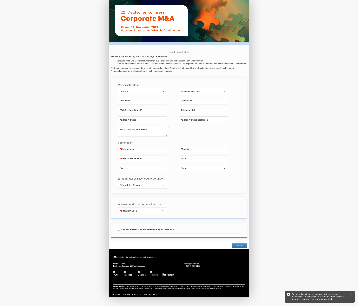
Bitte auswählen (129, 211)
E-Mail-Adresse (128, 120)
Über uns (116, 295)
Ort (122, 168)
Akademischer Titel (190, 91)
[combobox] (142, 91)
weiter (239, 246)
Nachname (187, 100)
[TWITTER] (116, 273)
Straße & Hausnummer (132, 159)
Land (184, 168)
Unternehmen (127, 149)
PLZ (184, 159)
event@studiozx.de (191, 264)
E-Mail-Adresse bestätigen (195, 120)
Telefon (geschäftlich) (131, 110)
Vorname (125, 100)
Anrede (124, 91)
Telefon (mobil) (188, 110)
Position (186, 149)
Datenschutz (151, 295)
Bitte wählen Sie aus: (130, 185)
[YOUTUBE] (154, 273)
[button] (162, 204)
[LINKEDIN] (142, 273)
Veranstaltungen (132, 295)
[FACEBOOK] (128, 273)
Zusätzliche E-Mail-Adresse (133, 129)
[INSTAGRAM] (168, 275)
